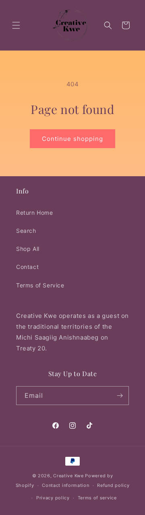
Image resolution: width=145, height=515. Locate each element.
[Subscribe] (119, 395)
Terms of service (97, 498)
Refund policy (113, 485)
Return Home (34, 212)
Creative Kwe (68, 475)
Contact (27, 266)
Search (26, 230)
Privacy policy (53, 498)
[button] (16, 25)
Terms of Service (40, 285)
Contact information (65, 485)
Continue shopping (72, 138)
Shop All (27, 248)
